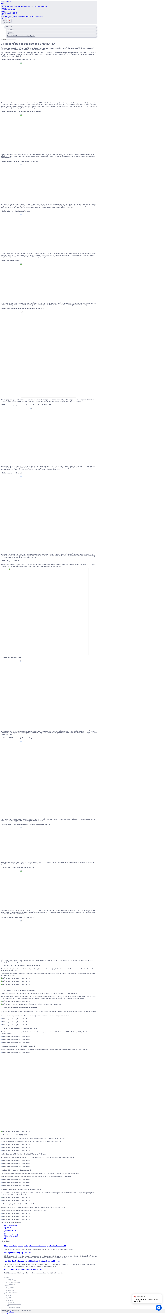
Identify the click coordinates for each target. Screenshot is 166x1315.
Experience (10, 16)
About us (3, 6)
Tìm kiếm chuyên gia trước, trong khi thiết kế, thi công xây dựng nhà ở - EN (32, 1261)
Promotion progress (14, 1282)
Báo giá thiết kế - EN (40, 6)
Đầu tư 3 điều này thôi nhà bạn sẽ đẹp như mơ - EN (23, 1270)
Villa (9, 1289)
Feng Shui (4, 16)
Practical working (12, 10)
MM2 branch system (14, 1307)
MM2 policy (11, 1284)
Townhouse (11, 1291)
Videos (6, 13)
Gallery (3, 11)
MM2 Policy (30, 6)
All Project (4, 10)
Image (2, 13)
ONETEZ (11, 1312)
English (9, 23)
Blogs (2, 15)
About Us (3, 5)
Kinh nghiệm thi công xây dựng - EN (17, 1253)
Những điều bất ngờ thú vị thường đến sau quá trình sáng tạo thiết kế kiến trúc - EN (35, 1246)
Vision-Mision (10, 6)
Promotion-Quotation (21, 6)
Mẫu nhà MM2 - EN (14, 13)
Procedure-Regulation (20, 16)
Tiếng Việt (4, 23)
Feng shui (10, 1300)
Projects (3, 8)
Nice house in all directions (35, 16)
